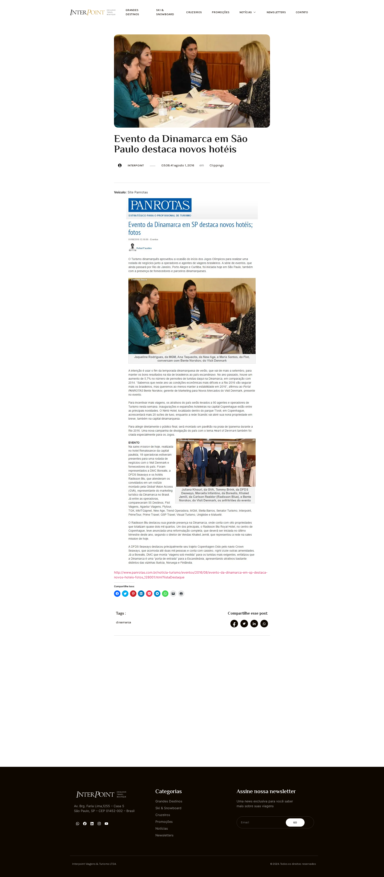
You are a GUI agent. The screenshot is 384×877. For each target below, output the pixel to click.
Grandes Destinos (132, 12)
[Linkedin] (92, 823)
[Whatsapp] (77, 823)
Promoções (220, 12)
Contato (302, 12)
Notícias (245, 12)
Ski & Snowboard (165, 12)
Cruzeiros (194, 12)
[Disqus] (192, 698)
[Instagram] (99, 823)
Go (295, 822)
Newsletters (276, 12)
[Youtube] (106, 823)
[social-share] (234, 623)
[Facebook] (84, 823)
